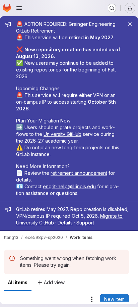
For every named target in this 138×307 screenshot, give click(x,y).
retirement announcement (79, 173)
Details (65, 222)
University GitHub (62, 134)
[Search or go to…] (112, 8)
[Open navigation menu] (19, 8)
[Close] (130, 24)
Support (85, 222)
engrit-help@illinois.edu (69, 186)
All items (17, 282)
